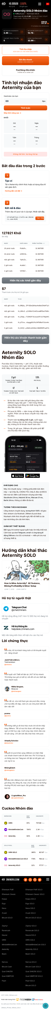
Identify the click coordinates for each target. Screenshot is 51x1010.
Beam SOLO (30, 954)
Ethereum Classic (9, 894)
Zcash (4, 913)
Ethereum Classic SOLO (35, 894)
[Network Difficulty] (46, 32)
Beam (4, 954)
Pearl (4, 981)
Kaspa (4, 899)
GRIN (10, 823)
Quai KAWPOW (8, 976)
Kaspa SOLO (31, 899)
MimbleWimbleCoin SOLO (18, 859)
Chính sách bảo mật (22, 1004)
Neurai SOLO (31, 935)
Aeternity (11, 836)
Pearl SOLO (30, 981)
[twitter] (25, 880)
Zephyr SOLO (31, 926)
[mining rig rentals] (37, 999)
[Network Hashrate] (22, 32)
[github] (35, 880)
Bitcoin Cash (7, 967)
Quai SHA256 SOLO (34, 971)
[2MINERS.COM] (4, 4)
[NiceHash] (23, 999)
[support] (46, 1006)
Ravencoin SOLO (32, 930)
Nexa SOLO (30, 908)
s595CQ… (23, 254)
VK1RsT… (23, 271)
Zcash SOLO (31, 913)
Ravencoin (6, 930)
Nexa (4, 908)
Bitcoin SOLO (31, 985)
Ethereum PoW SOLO (34, 889)
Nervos (5, 962)
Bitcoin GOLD (7, 918)
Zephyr (5, 926)
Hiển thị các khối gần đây (25, 280)
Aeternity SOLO (14, 865)
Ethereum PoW (7, 889)
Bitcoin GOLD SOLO (33, 918)
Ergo (4, 903)
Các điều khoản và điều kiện (38, 1004)
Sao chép (40, 218)
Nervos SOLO (31, 962)
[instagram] (30, 880)
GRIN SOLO (12, 852)
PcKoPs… (23, 248)
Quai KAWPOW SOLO (34, 976)
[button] (39, 4)
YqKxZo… (23, 260)
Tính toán (25, 108)
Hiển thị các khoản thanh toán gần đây (25, 339)
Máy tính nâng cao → (12, 113)
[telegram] (39, 880)
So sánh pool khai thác (8, 1004)
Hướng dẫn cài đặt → (13, 191)
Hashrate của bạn (11, 96)
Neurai (4, 935)
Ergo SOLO (30, 903)
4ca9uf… (23, 265)
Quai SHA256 (7, 971)
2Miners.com (13, 995)
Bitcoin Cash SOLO (33, 967)
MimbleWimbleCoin (15, 829)
